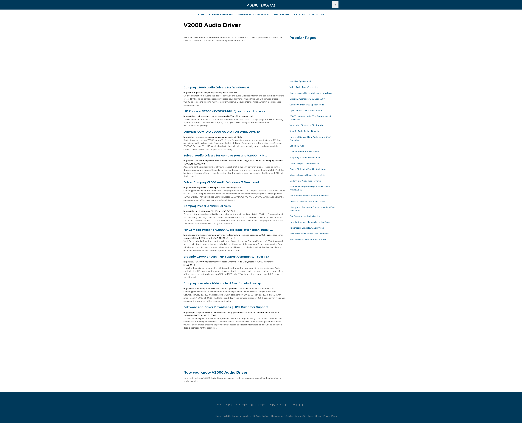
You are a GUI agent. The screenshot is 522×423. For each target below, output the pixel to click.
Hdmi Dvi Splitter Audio (301, 81)
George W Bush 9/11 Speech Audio (307, 104)
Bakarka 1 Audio (298, 145)
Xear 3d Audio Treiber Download (305, 131)
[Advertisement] (234, 64)
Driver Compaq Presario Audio (304, 163)
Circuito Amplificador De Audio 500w (307, 98)
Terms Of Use (314, 416)
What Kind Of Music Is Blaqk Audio (307, 125)
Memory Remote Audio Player (304, 151)
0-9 (219, 404)
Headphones (281, 14)
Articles (299, 14)
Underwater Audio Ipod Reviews (305, 180)
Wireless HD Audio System (253, 14)
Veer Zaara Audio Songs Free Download (309, 233)
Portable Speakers (221, 14)
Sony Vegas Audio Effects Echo (305, 157)
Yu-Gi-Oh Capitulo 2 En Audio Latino (307, 201)
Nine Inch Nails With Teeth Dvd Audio (308, 239)
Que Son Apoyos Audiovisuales (305, 216)
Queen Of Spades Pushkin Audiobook (308, 169)
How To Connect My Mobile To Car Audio (310, 222)
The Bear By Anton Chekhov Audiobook (309, 195)
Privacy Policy (330, 416)
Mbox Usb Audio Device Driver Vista (307, 175)
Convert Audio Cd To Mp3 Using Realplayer (311, 93)
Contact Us (316, 14)
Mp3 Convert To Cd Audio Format (306, 110)
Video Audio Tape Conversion (304, 87)
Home (201, 14)
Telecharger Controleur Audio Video (307, 227)
